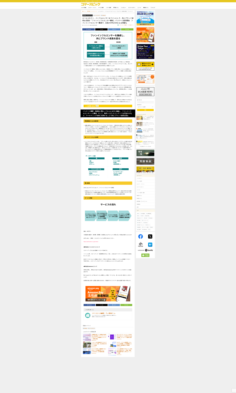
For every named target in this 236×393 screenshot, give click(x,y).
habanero (104, 15)
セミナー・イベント (92, 7)
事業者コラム (145, 7)
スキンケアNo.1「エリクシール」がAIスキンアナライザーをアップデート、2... (148, 124)
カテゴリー (139, 104)
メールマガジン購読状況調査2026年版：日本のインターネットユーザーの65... (148, 130)
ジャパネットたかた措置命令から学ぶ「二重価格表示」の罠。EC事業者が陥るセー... (148, 117)
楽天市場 (147, 215)
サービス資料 (101, 7)
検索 (145, 109)
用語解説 (138, 204)
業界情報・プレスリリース (87, 15)
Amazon (146, 222)
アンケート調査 (145, 227)
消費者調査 (149, 213)
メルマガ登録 (83, 7)
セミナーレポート (131, 7)
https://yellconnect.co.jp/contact (91, 241)
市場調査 (143, 213)
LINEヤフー (140, 222)
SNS (142, 215)
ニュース (139, 7)
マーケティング (145, 220)
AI (149, 229)
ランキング (153, 7)
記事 (137, 207)
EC (138, 215)
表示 (97, 105)
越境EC (139, 227)
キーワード (139, 99)
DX (138, 213)
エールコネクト (97, 15)
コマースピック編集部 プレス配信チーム (103, 313)
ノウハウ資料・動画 (140, 192)
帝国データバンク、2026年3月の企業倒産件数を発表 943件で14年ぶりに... (148, 136)
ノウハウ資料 (108, 7)
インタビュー (123, 7)
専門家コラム (116, 7)
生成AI (139, 220)
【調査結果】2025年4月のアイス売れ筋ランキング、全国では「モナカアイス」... (148, 143)
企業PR (139, 229)
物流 (152, 227)
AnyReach (145, 229)
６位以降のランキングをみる (145, 146)
